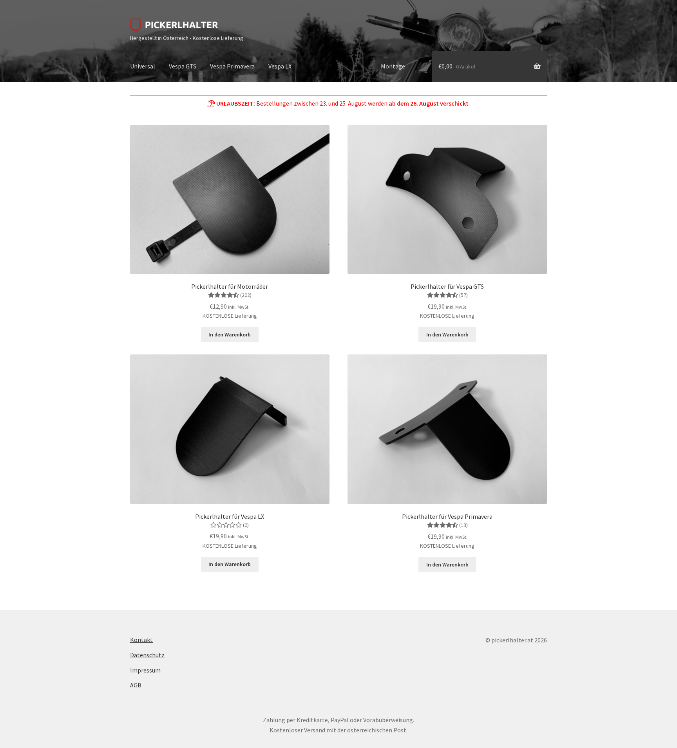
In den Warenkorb (229, 334)
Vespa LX (279, 66)
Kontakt (141, 640)
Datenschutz (147, 655)
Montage (393, 66)
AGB (135, 685)
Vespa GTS (182, 66)
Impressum (145, 670)
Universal (142, 66)
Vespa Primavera (232, 66)
